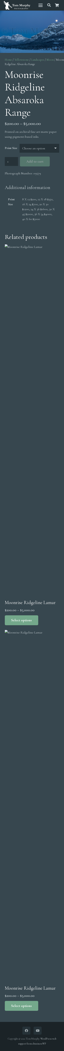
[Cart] (57, 5)
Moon (50, 60)
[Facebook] (26, 1031)
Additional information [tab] (27, 187)
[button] (40, 5)
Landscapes (37, 60)
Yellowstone (21, 60)
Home (8, 60)
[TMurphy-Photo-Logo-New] (17, 5)
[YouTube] (38, 1031)
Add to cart (34, 161)
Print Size (11, 148)
